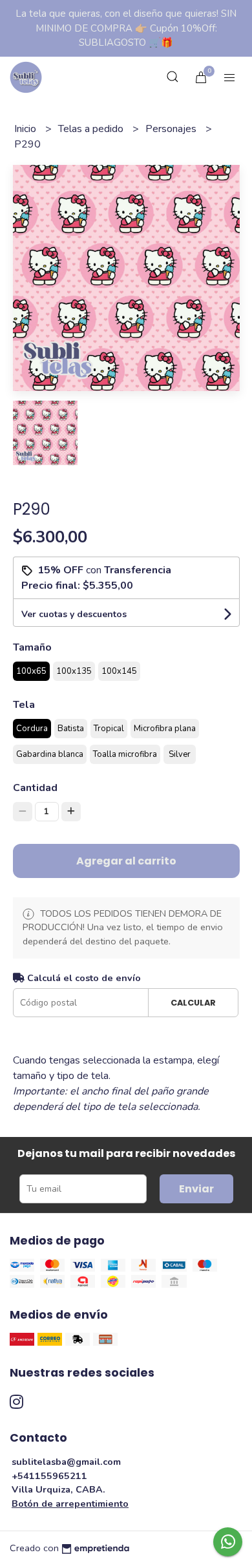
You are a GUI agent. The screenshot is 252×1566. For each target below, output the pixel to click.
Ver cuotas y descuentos (74, 614)
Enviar (196, 1188)
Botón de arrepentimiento (70, 1503)
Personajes (172, 129)
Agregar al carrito (126, 861)
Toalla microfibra (125, 754)
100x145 (119, 671)
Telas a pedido (92, 129)
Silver (180, 754)
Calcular (193, 1002)
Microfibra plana (165, 728)
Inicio (26, 129)
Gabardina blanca (49, 754)
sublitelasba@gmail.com (66, 1461)
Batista (71, 728)
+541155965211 (49, 1475)
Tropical (109, 728)
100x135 (74, 671)
